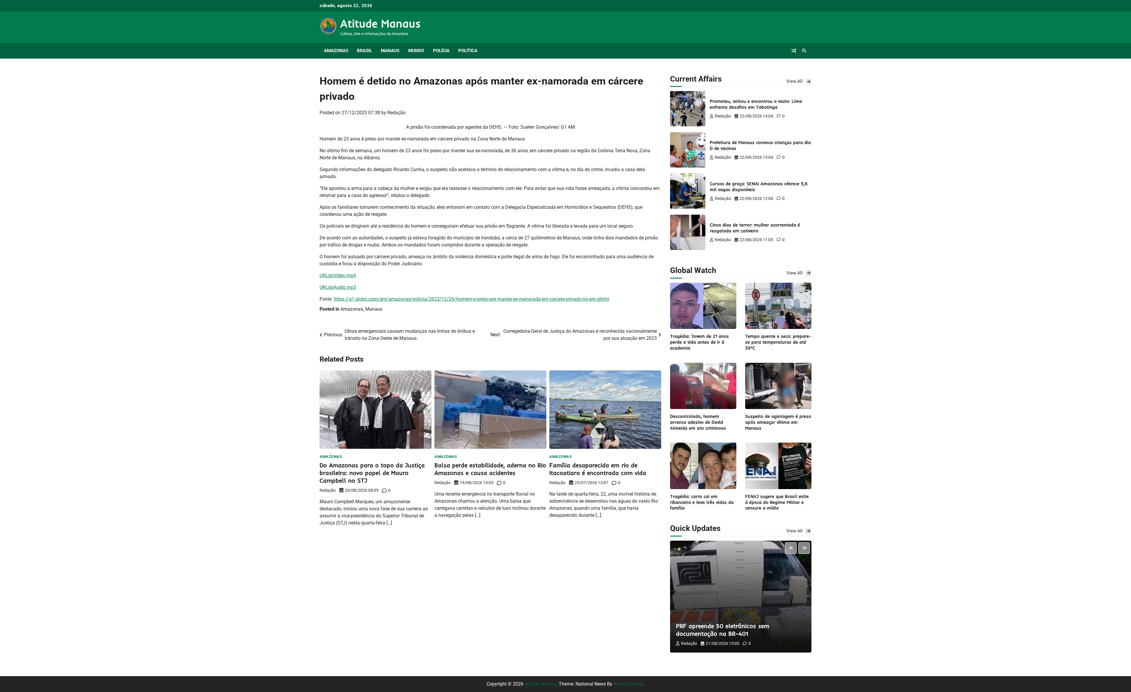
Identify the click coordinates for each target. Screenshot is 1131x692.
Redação (396, 112)
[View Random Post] (793, 50)
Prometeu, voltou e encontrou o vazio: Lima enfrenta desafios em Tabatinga (756, 104)
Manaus (390, 50)
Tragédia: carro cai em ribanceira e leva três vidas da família (702, 502)
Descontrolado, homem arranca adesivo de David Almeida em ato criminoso (698, 422)
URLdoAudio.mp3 (338, 287)
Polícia (441, 50)
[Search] (804, 50)
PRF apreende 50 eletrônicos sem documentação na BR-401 (722, 629)
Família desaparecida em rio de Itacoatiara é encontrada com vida (597, 468)
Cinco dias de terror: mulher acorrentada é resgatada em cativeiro (755, 228)
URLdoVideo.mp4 (338, 275)
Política (467, 50)
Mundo (416, 50)
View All (794, 81)
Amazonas (336, 50)
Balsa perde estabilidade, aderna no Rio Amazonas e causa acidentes (490, 468)
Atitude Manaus (380, 23)
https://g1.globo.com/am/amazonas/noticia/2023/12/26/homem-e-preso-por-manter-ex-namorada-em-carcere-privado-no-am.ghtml (471, 299)
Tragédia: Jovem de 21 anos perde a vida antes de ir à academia (699, 342)
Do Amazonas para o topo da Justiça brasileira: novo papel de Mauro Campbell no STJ (372, 472)
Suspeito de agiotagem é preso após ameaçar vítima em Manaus (778, 422)
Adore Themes (629, 684)
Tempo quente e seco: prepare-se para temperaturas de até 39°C (778, 342)
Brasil (364, 50)
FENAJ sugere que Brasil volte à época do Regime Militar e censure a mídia (777, 502)
